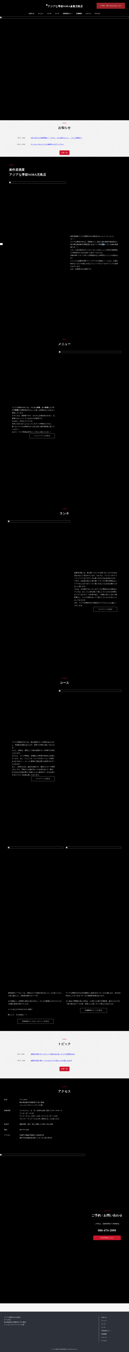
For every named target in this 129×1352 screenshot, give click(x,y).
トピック (104, 1337)
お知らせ (104, 1317)
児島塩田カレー (106, 1330)
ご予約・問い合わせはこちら (111, 5)
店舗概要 (104, 1334)
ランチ (103, 1324)
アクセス (104, 1340)
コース (103, 1327)
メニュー (104, 1320)
